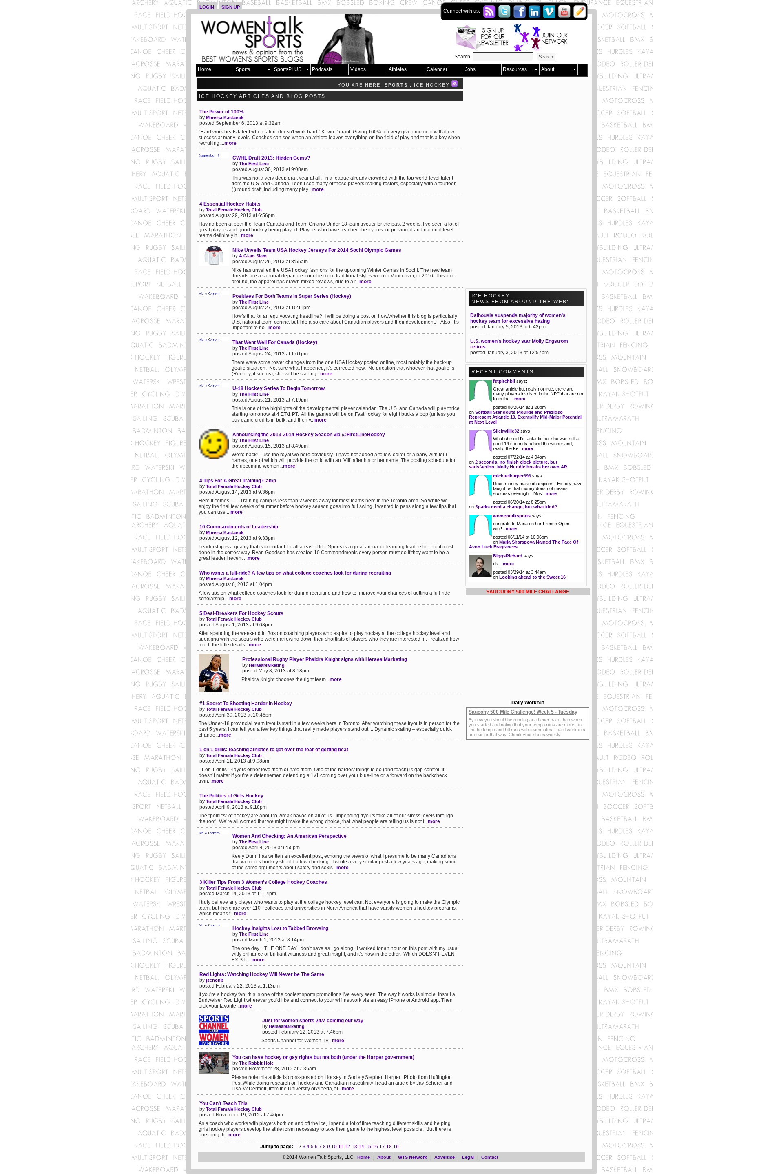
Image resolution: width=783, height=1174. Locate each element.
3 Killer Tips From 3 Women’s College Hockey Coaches (263, 882)
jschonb (214, 980)
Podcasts (322, 69)
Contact (489, 1157)
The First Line (254, 163)
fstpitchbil (504, 381)
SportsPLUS (287, 69)
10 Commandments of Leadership (238, 527)
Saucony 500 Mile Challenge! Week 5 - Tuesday (523, 712)
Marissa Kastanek (224, 117)
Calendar (437, 69)
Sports (243, 69)
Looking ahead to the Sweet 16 (532, 577)
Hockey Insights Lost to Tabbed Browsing (280, 928)
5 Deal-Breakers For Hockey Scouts (241, 613)
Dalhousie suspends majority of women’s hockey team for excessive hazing (518, 318)
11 (340, 1147)
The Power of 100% (221, 112)
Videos (358, 69)
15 (368, 1147)
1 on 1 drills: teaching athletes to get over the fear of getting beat (273, 749)
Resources (515, 69)
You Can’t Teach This (223, 1103)
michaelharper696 (512, 475)
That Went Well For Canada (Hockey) (274, 342)
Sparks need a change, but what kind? (516, 506)
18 (389, 1147)
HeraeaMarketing (267, 665)
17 (382, 1147)
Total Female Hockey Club (234, 209)
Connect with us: (462, 11)
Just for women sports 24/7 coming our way (312, 1020)
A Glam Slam (253, 255)
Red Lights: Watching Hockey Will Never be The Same (261, 974)
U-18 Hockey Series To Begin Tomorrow (278, 388)
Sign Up (230, 6)
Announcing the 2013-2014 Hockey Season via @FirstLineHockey (308, 434)
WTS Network (412, 1157)
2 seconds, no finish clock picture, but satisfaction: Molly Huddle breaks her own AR (518, 464)
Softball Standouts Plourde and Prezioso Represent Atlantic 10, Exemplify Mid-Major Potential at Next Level (525, 417)
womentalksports (512, 515)
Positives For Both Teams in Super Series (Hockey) (291, 296)
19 (396, 1147)
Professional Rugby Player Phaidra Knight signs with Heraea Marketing (324, 659)
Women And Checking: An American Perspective (289, 836)
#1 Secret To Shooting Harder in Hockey (245, 703)
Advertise (444, 1157)
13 (354, 1147)
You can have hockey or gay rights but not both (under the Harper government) (323, 1057)
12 (347, 1147)
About (547, 69)
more (230, 143)
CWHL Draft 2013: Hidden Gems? (271, 158)
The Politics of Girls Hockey (231, 796)
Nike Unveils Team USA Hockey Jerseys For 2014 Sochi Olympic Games (316, 250)
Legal (468, 1157)
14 (361, 1147)
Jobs (470, 69)
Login (206, 6)
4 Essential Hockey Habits (230, 204)
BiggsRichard (507, 555)
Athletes (398, 69)
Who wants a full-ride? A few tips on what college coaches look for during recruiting (295, 573)
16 (375, 1147)
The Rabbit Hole (256, 1063)
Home (204, 69)
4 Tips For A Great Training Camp (237, 481)
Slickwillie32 (506, 430)
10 (334, 1147)
